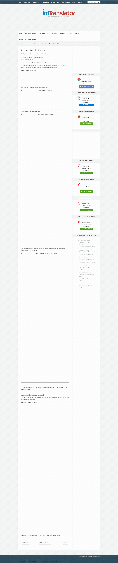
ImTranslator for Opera (43, 43)
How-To (77, 33)
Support (53, 2)
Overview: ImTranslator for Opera (87, 259)
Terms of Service (32, 561)
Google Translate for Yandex (85, 284)
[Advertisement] (59, 25)
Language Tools (44, 33)
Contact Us (54, 561)
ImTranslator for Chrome (84, 240)
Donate (80, 2)
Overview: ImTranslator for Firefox (87, 252)
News (58, 2)
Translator (35, 2)
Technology (26, 2)
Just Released (66, 2)
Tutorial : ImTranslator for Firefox (87, 254)
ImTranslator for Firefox (83, 250)
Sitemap (23, 561)
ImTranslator (45, 2)
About (73, 2)
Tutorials (63, 33)
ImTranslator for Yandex (84, 265)
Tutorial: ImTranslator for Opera (87, 262)
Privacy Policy (44, 561)
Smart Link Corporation (87, 556)
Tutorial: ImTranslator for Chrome (87, 246)
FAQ (71, 33)
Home (20, 2)
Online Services (30, 33)
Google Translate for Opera (84, 272)
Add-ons (54, 33)
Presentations (33, 43)
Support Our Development (27, 39)
